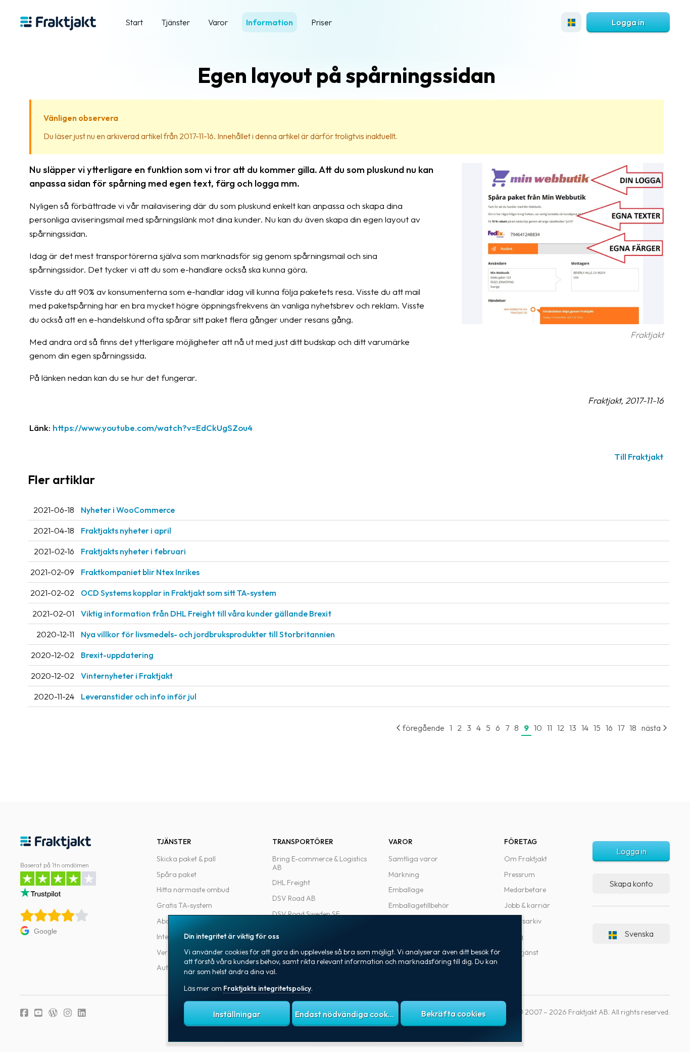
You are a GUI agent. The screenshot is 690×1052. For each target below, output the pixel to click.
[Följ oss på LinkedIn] (82, 1013)
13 (572, 728)
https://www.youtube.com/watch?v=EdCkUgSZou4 (153, 427)
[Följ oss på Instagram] (68, 1013)
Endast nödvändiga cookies (346, 1014)
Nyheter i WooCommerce (128, 510)
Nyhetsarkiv (522, 921)
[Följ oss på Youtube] (38, 1013)
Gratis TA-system (184, 905)
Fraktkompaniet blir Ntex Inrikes (140, 572)
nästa (652, 728)
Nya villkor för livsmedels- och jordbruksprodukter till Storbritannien (208, 634)
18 (632, 728)
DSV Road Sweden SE (306, 913)
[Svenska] (571, 22)
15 (597, 728)
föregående (423, 728)
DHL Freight (291, 882)
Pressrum (519, 874)
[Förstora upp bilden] (563, 321)
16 (609, 728)
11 (549, 728)
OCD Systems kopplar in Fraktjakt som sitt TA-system (178, 593)
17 (621, 728)
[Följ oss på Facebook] (24, 1013)
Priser (321, 22)
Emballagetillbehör (418, 905)
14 (584, 728)
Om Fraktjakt (525, 858)
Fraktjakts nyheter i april (126, 530)
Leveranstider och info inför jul (138, 696)
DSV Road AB (294, 898)
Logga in (628, 22)
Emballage (405, 889)
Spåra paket (176, 874)
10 (538, 728)
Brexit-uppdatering (117, 655)
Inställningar (237, 1014)
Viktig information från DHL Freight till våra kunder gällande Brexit (206, 613)
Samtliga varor (413, 858)
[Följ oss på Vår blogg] (53, 1013)
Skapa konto (631, 884)
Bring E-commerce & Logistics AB (319, 863)
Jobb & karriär (527, 905)
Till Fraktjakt (639, 456)
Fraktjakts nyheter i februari (133, 551)
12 (560, 728)
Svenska (639, 934)
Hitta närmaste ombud (193, 889)
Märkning (403, 874)
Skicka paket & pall (186, 858)
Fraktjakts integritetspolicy (267, 988)
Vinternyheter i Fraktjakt (127, 676)
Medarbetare (525, 889)
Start (134, 22)
